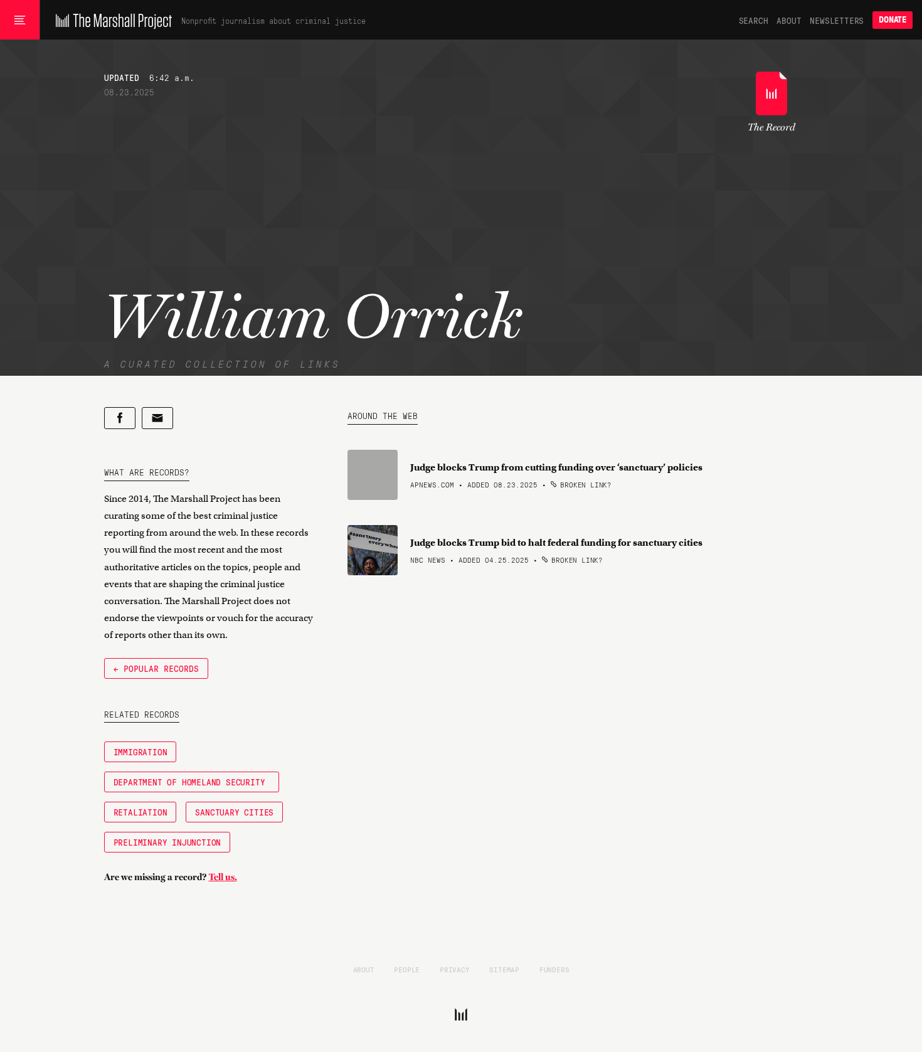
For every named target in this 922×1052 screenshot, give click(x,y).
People (407, 969)
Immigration (140, 751)
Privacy (455, 969)
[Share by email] (157, 418)
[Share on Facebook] (119, 418)
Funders (554, 969)
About (788, 20)
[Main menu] (20, 20)
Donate (892, 19)
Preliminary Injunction (167, 841)
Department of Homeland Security (192, 781)
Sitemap (504, 969)
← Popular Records (156, 668)
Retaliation (140, 811)
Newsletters (837, 20)
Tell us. (223, 877)
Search (753, 20)
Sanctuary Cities (234, 811)
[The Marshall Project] (110, 20)
